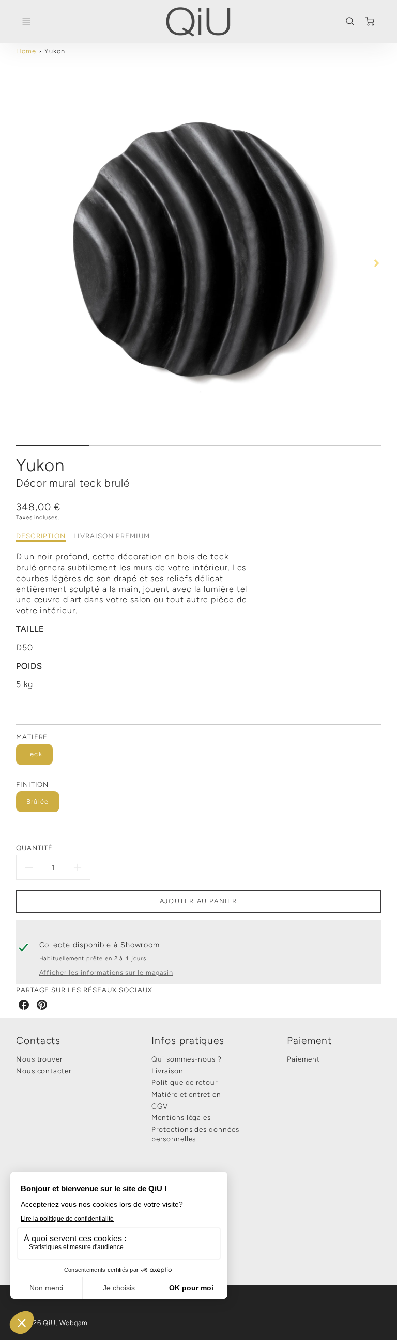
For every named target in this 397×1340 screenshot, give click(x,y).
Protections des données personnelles (195, 1134)
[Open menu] (26, 21)
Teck (34, 754)
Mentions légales (181, 1117)
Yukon (54, 51)
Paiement (309, 1041)
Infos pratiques (187, 1041)
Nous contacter (43, 1071)
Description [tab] (41, 536)
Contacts (38, 1041)
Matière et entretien (186, 1094)
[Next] (376, 263)
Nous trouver (39, 1059)
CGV (159, 1106)
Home (26, 51)
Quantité (34, 848)
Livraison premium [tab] (111, 536)
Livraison (167, 1071)
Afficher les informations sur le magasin (106, 972)
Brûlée (37, 801)
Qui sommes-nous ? (186, 1059)
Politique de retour (184, 1082)
